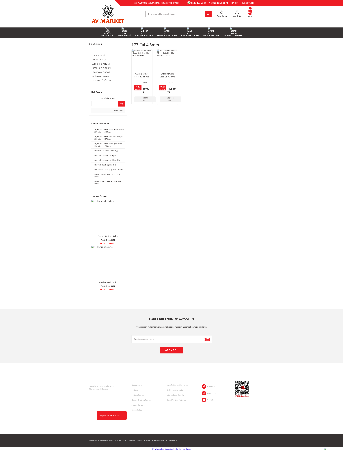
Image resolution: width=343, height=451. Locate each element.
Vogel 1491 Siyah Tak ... (108, 236)
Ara (121, 103)
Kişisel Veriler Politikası (176, 400)
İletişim (134, 390)
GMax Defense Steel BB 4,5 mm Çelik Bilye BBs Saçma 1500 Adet (167, 75)
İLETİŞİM (234, 3)
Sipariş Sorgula (138, 405)
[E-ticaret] (171, 449)
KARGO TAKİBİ (248, 3)
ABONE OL (171, 350)
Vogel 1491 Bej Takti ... (108, 282)
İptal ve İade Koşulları (176, 395)
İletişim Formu (137, 395)
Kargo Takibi (136, 410)
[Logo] (108, 14)
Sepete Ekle (144, 99)
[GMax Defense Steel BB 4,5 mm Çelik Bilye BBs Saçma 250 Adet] (142, 59)
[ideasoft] (157, 449)
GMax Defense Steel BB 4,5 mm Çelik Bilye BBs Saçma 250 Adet (142, 75)
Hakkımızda (136, 385)
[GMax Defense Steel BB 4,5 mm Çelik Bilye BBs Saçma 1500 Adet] (167, 59)
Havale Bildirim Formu (141, 400)
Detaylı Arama (118, 111)
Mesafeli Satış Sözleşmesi (177, 385)
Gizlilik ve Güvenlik (175, 390)
